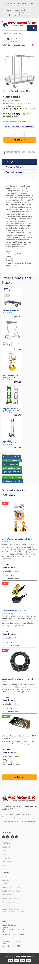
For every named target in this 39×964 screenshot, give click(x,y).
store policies (7, 895)
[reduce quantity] (14, 134)
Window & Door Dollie (11, 343)
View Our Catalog (23, 6)
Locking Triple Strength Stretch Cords (17, 539)
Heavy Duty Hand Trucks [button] (12, 477)
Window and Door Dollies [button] (12, 481)
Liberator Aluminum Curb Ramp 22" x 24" (19, 736)
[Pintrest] (12, 836)
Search (30, 28)
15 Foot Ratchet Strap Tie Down (15, 610)
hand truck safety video (11, 891)
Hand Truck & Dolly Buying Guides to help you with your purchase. (13, 911)
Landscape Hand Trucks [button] (11, 468)
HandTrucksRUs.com (23, 956)
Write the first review (23, 103)
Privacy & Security (8, 902)
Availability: (10, 106)
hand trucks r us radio (10, 898)
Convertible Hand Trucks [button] (12, 461)
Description (10, 162)
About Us (13, 6)
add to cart (19, 777)
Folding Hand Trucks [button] (10, 464)
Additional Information (14, 172)
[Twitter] (7, 836)
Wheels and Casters (9, 865)
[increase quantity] (22, 134)
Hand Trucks (6, 847)
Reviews (9, 177)
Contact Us (6, 876)
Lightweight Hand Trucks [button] (12, 472)
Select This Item (12, 579)
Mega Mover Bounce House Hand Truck (10, 376)
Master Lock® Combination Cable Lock (17, 679)
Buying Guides (15, 3)
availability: (7, 571)
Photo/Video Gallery (13, 167)
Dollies (4, 854)
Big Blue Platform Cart (11, 310)
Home (7, 3)
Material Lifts (6, 862)
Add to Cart (19, 139)
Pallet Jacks (6, 858)
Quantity (10, 576)
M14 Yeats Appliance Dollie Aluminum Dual (11, 409)
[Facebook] (3, 836)
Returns (4, 905)
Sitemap (24, 3)
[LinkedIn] (16, 836)
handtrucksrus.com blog (11, 887)
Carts (3, 851)
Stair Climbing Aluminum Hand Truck (11, 442)
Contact (31, 3)
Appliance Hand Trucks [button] (11, 457)
